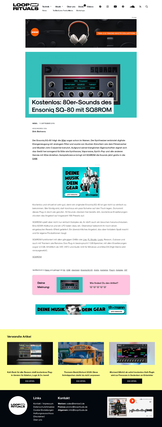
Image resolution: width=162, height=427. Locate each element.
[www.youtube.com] (115, 7)
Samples (119, 270)
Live (85, 239)
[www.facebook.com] (123, 7)
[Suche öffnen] (147, 6)
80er (64, 140)
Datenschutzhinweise (43, 406)
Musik (58, 6)
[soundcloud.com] (132, 7)
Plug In (112, 270)
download (75, 270)
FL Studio (92, 239)
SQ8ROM (37, 256)
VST (125, 270)
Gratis (96, 270)
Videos (90, 6)
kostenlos (104, 270)
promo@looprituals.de (76, 406)
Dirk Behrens (39, 131)
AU (64, 270)
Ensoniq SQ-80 (87, 270)
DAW (34, 158)
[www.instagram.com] (107, 7)
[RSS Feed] (140, 6)
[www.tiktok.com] (100, 6)
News (44, 10)
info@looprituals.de (78, 410)
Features (59, 10)
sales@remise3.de (76, 403)
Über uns (71, 6)
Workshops (80, 10)
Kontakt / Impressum (43, 403)
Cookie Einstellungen (43, 410)
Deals (81, 6)
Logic (100, 239)
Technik (45, 6)
